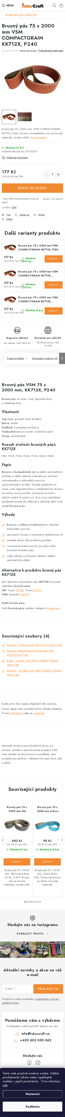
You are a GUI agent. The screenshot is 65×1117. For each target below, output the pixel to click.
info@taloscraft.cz (36, 1033)
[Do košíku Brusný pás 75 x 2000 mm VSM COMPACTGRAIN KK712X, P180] (54, 259)
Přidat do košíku (32, 188)
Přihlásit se (48, 989)
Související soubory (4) (45, 358)
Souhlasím (33, 1107)
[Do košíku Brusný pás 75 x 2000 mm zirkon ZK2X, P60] (47, 861)
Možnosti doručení (17, 157)
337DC (38, 590)
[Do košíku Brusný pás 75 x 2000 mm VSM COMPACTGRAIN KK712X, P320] (54, 285)
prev (3, 840)
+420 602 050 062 (35, 1040)
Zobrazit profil (30, 933)
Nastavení (33, 1094)
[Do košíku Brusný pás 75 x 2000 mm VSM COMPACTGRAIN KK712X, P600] (54, 311)
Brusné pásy (53, 608)
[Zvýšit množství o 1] (58, 174)
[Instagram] (38, 1062)
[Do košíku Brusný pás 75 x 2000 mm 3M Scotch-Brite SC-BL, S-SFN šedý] (17, 861)
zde (5, 1085)
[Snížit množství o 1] (46, 174)
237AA (20, 590)
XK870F (24, 594)
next (62, 840)
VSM (14, 207)
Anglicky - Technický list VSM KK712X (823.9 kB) (34, 645)
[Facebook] (29, 1062)
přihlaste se (16, 713)
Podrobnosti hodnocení (51, 50)
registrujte (38, 713)
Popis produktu (15, 358)
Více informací (38, 137)
